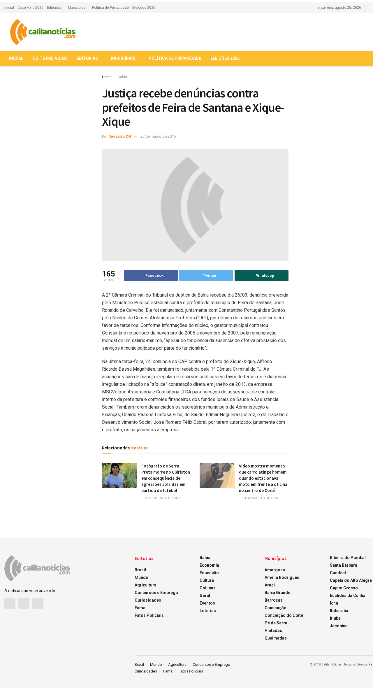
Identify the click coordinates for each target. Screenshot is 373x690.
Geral (205, 595)
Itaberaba (339, 610)
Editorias (54, 8)
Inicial (9, 8)
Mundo (141, 577)
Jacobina (339, 626)
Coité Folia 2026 (30, 8)
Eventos (207, 603)
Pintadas (273, 630)
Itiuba (335, 618)
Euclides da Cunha (347, 595)
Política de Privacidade (110, 8)
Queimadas (276, 638)
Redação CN (119, 136)
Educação (209, 572)
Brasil (140, 570)
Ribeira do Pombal (348, 557)
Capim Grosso (344, 588)
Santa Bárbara (343, 565)
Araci (270, 585)
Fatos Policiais (149, 615)
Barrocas (274, 600)
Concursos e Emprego (156, 592)
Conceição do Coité (284, 615)
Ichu (334, 603)
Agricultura (145, 585)
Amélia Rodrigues (282, 577)
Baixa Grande (277, 592)
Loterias (208, 610)
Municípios (76, 8)
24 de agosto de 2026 (260, 498)
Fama (140, 607)
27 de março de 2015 (158, 136)
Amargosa (275, 570)
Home (107, 77)
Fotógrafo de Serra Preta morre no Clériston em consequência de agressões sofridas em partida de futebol (165, 478)
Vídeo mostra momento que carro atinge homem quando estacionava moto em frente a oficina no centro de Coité (263, 478)
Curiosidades (148, 600)
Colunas (208, 588)
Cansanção (275, 607)
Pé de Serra (276, 623)
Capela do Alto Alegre (351, 580)
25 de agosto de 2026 (162, 498)
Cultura (207, 580)
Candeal (338, 572)
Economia (209, 565)
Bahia (122, 77)
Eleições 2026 (143, 8)
